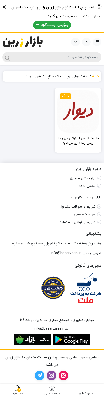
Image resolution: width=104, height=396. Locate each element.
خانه (95, 76)
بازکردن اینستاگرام (54, 25)
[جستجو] (7, 57)
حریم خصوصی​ (84, 214)
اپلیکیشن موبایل (82, 178)
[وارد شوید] (86, 42)
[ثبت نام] (75, 42)
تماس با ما (87, 186)
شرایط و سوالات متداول (77, 206)
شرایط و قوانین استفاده (77, 222)
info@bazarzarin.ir (66, 253)
